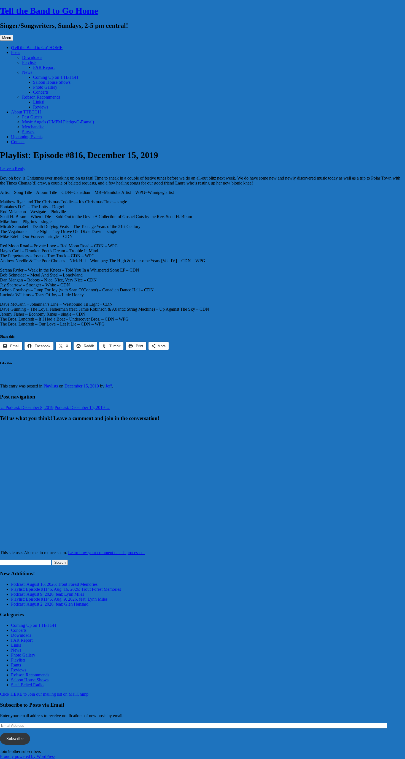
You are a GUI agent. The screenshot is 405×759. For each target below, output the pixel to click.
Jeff (109, 386)
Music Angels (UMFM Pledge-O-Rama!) (58, 122)
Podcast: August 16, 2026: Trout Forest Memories (54, 584)
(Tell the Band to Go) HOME (37, 47)
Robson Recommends (41, 97)
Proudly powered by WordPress (27, 756)
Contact (18, 141)
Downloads (32, 57)
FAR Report (44, 67)
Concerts (40, 92)
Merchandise (33, 126)
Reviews (40, 107)
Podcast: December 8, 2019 (26, 407)
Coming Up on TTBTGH (55, 77)
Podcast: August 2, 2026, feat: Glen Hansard (49, 604)
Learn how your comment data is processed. (106, 552)
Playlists (29, 62)
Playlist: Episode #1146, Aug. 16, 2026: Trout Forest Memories (66, 589)
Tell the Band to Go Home (49, 11)
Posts (15, 52)
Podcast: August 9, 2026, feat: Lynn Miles (47, 594)
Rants (16, 665)
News (27, 72)
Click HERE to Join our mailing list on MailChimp (44, 694)
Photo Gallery (45, 87)
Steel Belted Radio (27, 684)
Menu (6, 38)
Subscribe (14, 738)
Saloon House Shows (52, 82)
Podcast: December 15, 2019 (82, 407)
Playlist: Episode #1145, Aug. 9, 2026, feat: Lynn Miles (59, 599)
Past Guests (32, 117)
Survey (28, 131)
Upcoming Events (26, 136)
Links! (38, 102)
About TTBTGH (26, 112)
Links (16, 645)
